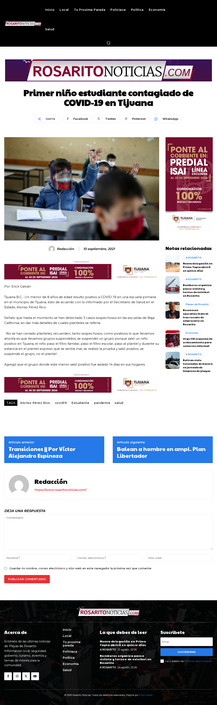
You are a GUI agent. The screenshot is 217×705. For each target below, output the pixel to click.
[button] (108, 43)
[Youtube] (35, 676)
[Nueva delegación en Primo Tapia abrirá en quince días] (173, 263)
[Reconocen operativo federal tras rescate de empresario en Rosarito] (173, 310)
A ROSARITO (194, 257)
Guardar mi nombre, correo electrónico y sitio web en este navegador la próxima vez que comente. (81, 568)
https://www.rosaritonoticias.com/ (60, 490)
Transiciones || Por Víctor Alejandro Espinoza (41, 452)
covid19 (61, 403)
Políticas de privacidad (197, 661)
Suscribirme (187, 652)
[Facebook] (8, 676)
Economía (192, 332)
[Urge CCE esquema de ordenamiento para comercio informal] (173, 338)
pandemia (102, 403)
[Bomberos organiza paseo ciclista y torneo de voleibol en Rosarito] (173, 285)
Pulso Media (146, 695)
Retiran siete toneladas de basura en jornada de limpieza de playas (198, 365)
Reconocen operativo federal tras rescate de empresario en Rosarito (195, 317)
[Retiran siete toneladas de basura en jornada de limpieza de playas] (173, 360)
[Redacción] (52, 249)
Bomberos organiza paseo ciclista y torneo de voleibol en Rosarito (197, 290)
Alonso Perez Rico (35, 403)
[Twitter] (26, 676)
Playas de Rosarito (197, 304)
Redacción (65, 249)
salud (119, 403)
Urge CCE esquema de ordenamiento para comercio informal (198, 342)
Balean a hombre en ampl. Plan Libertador (161, 452)
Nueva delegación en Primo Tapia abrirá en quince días (198, 267)
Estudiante (80, 403)
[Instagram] (17, 676)
